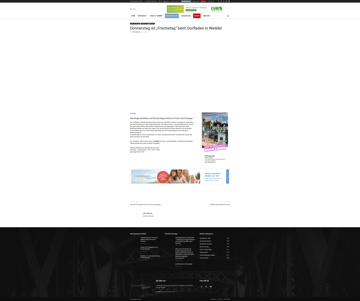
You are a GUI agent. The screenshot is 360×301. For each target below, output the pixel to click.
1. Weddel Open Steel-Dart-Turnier (219, 204)
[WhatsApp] (145, 36)
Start (131, 21)
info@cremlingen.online (168, 291)
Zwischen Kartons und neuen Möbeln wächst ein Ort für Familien (149, 239)
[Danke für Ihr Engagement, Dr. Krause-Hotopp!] (134, 249)
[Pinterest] (140, 36)
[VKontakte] (211, 287)
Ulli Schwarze (136, 32)
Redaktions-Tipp (144, 23)
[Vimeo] (226, 1)
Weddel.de (152, 23)
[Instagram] (221, 1)
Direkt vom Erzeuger (139, 21)
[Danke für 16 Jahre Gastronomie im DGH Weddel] (134, 258)
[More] (149, 36)
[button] (228, 16)
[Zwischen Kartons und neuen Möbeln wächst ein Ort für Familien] (134, 240)
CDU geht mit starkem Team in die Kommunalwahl (145, 204)
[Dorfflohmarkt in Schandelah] (169, 266)
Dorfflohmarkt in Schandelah (183, 264)
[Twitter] (224, 1)
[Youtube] (229, 1)
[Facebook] (219, 1)
